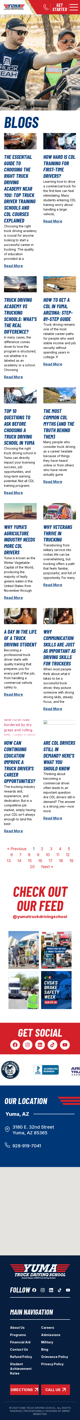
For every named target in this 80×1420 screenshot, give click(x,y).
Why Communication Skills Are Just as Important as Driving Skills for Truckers (59, 647)
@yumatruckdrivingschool (40, 916)
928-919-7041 (26, 1145)
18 (61, 860)
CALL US (52, 1390)
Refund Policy (21, 1357)
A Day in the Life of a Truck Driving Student (20, 638)
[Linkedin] (40, 1045)
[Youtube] (65, 1045)
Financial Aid (20, 1342)
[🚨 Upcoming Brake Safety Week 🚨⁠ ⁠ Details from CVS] (56, 990)
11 (57, 854)
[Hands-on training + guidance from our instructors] (23, 990)
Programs (18, 1335)
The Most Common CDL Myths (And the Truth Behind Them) (58, 423)
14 (19, 860)
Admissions (50, 1335)
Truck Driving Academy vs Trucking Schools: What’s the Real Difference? (20, 316)
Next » (47, 866)
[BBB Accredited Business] (40, 1070)
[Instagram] (27, 1045)
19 (71, 860)
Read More (13, 266)
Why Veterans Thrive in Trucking (57, 533)
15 (30, 860)
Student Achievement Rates (21, 1368)
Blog (44, 1349)
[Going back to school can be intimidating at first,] (23, 950)
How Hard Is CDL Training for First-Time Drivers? (59, 166)
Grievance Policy (54, 1357)
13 (9, 860)
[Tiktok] (52, 1045)
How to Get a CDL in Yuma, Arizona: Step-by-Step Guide (58, 309)
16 (40, 860)
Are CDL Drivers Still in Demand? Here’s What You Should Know (59, 755)
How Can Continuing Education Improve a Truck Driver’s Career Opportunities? (19, 761)
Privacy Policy (52, 1364)
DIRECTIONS (22, 1390)
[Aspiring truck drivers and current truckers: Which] (56, 950)
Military (47, 1342)
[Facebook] (15, 1045)
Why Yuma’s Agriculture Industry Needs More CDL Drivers (19, 539)
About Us (17, 1327)
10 (48, 854)
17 (50, 860)
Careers (47, 1327)
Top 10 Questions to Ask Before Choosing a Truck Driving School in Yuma (19, 427)
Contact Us (19, 1349)
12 (68, 854)
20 (32, 866)
